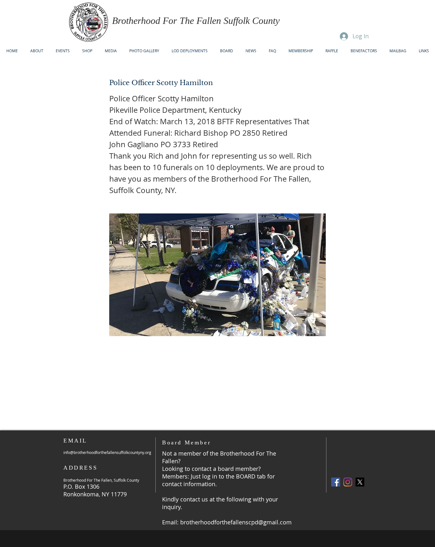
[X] (359, 482)
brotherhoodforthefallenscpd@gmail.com (236, 522)
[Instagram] (347, 482)
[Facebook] (335, 482)
